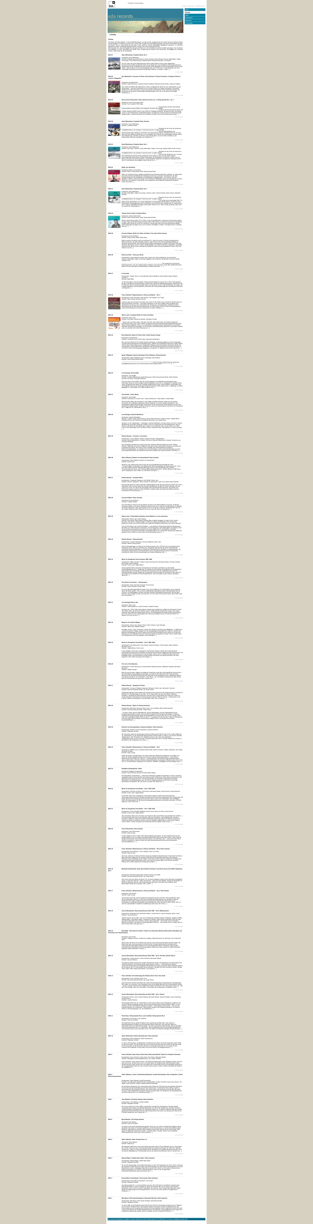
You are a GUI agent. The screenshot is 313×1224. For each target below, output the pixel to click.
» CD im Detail (178, 72)
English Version (200, 6)
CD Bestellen (189, 23)
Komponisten (189, 17)
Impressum (191, 6)
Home (187, 9)
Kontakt (184, 6)
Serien (187, 15)
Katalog (187, 12)
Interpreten (188, 20)
